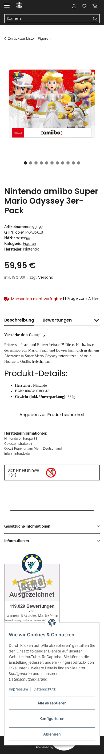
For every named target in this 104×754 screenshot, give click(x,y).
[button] (74, 6)
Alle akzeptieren (52, 703)
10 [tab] (73, 163)
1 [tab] (25, 163)
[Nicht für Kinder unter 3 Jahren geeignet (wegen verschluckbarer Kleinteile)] (51, 472)
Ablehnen (52, 734)
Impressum (18, 689)
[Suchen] (95, 18)
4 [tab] (41, 163)
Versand (45, 277)
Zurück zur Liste (21, 38)
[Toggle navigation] (7, 3)
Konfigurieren (52, 718)
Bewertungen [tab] (57, 320)
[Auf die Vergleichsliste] (75, 66)
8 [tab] (62, 163)
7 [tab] (57, 163)
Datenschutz (45, 689)
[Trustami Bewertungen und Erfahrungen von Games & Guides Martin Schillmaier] (32, 592)
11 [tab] (78, 163)
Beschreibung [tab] (19, 320)
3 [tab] (36, 163)
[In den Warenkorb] (8, 53)
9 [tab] (68, 163)
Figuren (29, 243)
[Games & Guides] (19, 6)
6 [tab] (52, 163)
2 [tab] (30, 163)
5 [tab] (46, 163)
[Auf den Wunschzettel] (88, 66)
